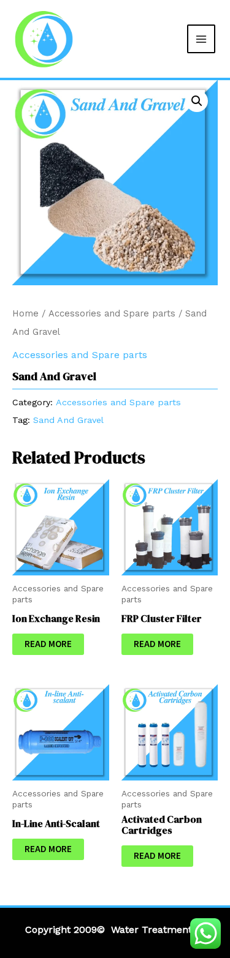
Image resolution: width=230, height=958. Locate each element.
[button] (197, 101)
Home (25, 313)
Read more (48, 644)
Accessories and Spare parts (111, 313)
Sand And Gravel (68, 420)
